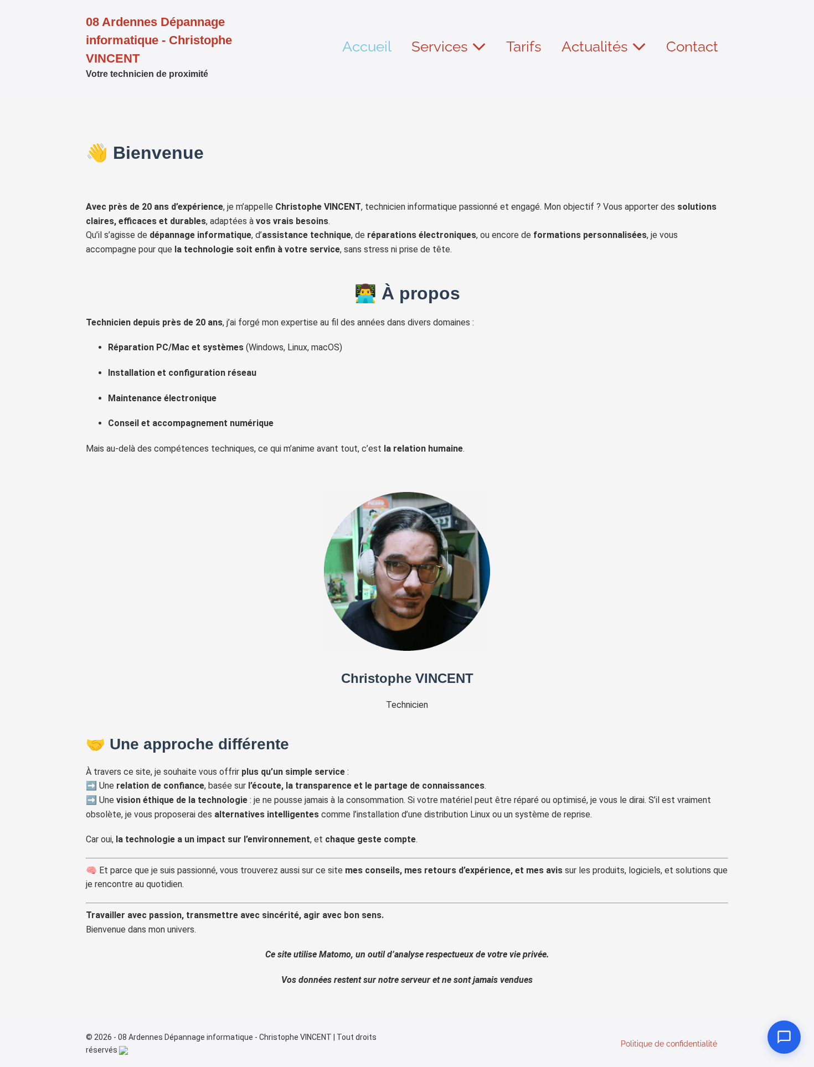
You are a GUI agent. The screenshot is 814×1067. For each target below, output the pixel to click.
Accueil (366, 46)
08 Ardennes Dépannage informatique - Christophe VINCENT (159, 40)
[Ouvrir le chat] (784, 1037)
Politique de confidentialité (669, 1043)
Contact (692, 46)
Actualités (596, 46)
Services (441, 46)
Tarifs (524, 46)
